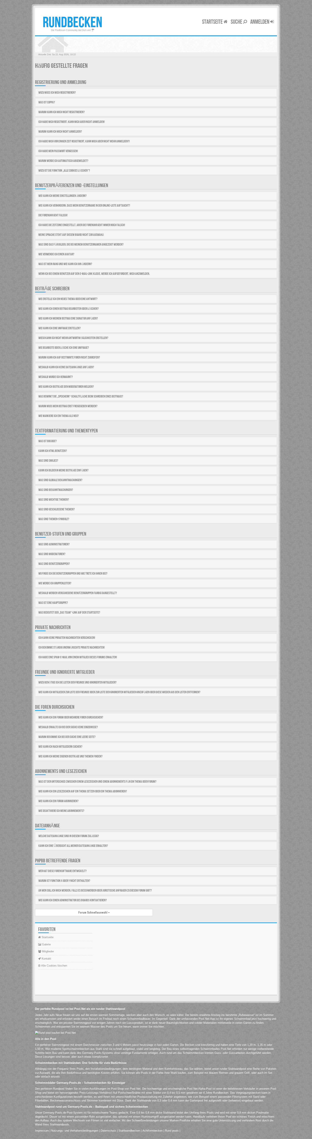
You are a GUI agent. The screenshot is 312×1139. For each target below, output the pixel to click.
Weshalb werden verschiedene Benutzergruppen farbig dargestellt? (77, 593)
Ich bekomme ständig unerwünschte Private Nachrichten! (71, 648)
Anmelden (260, 21)
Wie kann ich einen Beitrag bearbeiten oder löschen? (68, 309)
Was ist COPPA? (46, 102)
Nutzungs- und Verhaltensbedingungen (74, 1130)
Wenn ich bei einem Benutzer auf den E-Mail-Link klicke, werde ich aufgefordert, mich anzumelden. (94, 274)
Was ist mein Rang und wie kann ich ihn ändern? (65, 264)
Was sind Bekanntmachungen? (55, 490)
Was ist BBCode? (47, 441)
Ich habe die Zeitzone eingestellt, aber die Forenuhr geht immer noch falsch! (81, 225)
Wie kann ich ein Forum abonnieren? (58, 801)
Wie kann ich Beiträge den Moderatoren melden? (66, 387)
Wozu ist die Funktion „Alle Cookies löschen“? (64, 171)
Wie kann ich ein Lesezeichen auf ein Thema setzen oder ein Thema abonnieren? (82, 791)
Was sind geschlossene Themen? (56, 509)
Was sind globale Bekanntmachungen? (60, 480)
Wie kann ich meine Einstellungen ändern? (62, 196)
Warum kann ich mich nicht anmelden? (60, 132)
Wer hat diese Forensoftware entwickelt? (62, 871)
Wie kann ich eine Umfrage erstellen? (59, 328)
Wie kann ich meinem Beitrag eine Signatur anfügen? (68, 319)
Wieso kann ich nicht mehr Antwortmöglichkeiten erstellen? (73, 338)
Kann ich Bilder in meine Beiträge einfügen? (63, 470)
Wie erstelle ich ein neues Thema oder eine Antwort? (67, 299)
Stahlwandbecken (129, 1130)
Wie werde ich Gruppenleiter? (54, 583)
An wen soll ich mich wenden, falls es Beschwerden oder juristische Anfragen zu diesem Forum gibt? (95, 891)
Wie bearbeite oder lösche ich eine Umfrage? (63, 348)
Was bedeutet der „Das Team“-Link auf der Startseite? (69, 613)
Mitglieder (47, 951)
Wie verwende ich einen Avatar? (56, 254)
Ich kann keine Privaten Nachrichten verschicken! (66, 638)
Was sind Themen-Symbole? (53, 519)
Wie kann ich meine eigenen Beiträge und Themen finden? (70, 756)
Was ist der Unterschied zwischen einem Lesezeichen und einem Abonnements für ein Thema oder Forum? (97, 782)
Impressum (42, 1130)
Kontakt (46, 958)
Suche (237, 21)
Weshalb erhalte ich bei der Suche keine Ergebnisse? (68, 727)
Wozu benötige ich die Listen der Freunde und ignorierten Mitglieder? (77, 683)
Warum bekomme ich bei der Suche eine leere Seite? (67, 737)
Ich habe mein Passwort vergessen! (58, 151)
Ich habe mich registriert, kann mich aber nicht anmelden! (71, 122)
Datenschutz (108, 1130)
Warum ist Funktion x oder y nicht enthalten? (64, 881)
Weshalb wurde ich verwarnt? (55, 377)
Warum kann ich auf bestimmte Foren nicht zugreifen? (69, 358)
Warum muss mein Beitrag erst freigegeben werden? (67, 406)
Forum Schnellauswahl (93, 912)
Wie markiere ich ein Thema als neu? (58, 416)
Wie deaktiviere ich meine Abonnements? (61, 811)
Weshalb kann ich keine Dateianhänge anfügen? (66, 367)
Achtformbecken (152, 1130)
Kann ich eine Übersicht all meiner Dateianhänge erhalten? (73, 846)
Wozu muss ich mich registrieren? (57, 93)
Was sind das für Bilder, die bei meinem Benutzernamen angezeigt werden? (81, 245)
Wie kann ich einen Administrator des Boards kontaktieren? (72, 900)
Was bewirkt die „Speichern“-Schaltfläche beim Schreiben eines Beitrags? (80, 396)
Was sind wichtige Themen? (53, 500)
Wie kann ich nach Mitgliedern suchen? (60, 747)
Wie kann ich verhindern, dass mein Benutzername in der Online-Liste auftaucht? (84, 206)
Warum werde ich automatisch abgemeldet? (63, 161)
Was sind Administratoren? (54, 544)
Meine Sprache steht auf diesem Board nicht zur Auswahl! (71, 235)
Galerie (46, 944)
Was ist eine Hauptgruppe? (53, 603)
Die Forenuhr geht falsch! (52, 215)
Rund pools (172, 1130)
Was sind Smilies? (48, 461)
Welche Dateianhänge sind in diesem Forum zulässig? (68, 836)
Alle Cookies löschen (53, 965)
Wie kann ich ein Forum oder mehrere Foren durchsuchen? (70, 717)
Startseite (212, 21)
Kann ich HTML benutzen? (52, 451)
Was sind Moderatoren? (51, 554)
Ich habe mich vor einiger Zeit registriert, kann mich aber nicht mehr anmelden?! (84, 141)
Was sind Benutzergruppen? (54, 564)
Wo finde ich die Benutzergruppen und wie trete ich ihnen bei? (72, 574)
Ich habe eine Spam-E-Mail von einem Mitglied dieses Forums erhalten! (77, 657)
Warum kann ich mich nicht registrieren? (61, 112)
